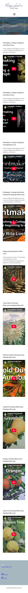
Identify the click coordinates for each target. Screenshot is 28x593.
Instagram (5, 574)
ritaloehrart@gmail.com (7, 566)
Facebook (5, 578)
